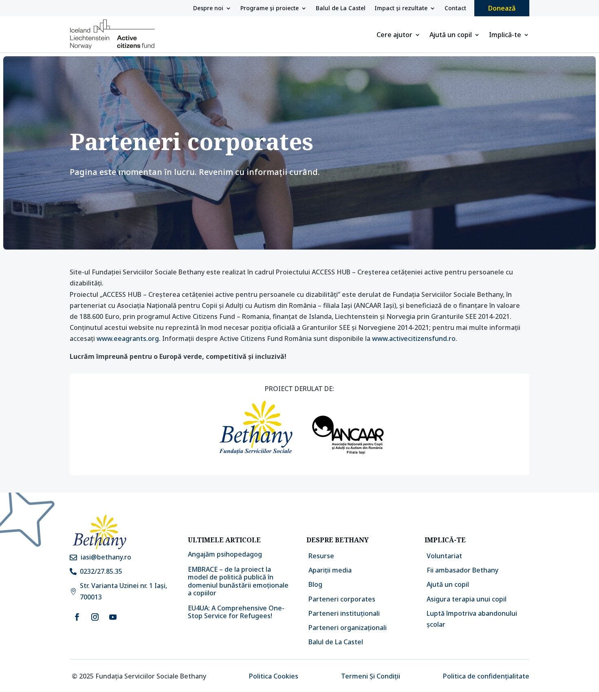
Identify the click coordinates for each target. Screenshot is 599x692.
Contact (455, 8)
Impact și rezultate (400, 8)
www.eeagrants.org (128, 338)
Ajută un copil (450, 35)
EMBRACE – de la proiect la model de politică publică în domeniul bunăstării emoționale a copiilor (238, 581)
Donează (501, 8)
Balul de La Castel (341, 8)
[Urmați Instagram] (95, 617)
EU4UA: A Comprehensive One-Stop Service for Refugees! (236, 612)
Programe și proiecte (269, 8)
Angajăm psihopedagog (225, 554)
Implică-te (505, 35)
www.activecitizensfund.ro (414, 338)
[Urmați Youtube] (113, 617)
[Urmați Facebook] (77, 617)
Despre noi (208, 8)
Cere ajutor (394, 35)
